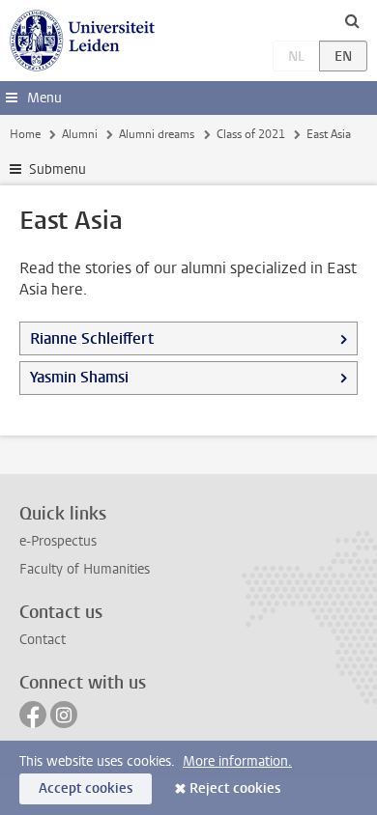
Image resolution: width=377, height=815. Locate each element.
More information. (237, 761)
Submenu (57, 169)
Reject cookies (234, 788)
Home (25, 134)
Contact (42, 640)
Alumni (80, 134)
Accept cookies (85, 788)
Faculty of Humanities (84, 569)
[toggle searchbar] (351, 20)
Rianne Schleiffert (92, 338)
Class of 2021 (251, 134)
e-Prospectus (58, 541)
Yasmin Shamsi (79, 377)
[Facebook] (32, 714)
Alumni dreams (156, 134)
